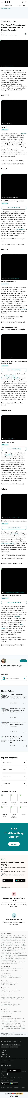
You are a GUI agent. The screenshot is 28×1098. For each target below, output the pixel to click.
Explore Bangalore (6, 933)
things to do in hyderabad (8, 997)
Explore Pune (4, 988)
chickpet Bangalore (13, 948)
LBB (2, 1033)
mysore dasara (14, 937)
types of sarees (14, 1021)
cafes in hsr (16, 940)
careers (3, 1052)
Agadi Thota (11, 66)
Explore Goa (4, 981)
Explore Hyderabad (6, 995)
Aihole (3, 628)
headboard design (11, 1028)
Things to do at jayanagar (13, 952)
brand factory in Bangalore (15, 955)
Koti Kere (23, 309)
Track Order (4, 1063)
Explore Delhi (4, 1009)
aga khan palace (5, 990)
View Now (14, 844)
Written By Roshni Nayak (11, 666)
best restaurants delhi (11, 1013)
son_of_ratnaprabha (14, 278)
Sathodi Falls (15, 534)
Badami (22, 624)
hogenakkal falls (12, 944)
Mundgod (24, 133)
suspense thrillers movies (8, 1018)
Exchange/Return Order (7, 1060)
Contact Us (4, 1054)
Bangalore (7, 1033)
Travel (12, 1033)
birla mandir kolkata (6, 1004)
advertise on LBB (5, 1056)
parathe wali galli (5, 1011)
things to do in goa (6, 983)
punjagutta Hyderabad (17, 998)
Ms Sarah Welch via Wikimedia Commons (15, 592)
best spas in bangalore (16, 961)
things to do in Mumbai (7, 968)
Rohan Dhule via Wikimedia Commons (14, 517)
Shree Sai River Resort (7, 543)
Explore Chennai (5, 973)
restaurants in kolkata (13, 1005)
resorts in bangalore (13, 945)
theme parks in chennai (15, 977)
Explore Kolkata (5, 1002)
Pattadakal (17, 616)
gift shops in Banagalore (12, 939)
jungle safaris (20, 229)
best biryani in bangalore (14, 958)
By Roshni (3, 33)
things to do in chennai (7, 976)
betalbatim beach (10, 984)
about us (3, 1050)
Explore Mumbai (5, 966)
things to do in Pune (10, 991)
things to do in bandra (12, 970)
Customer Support (6, 1065)
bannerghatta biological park (9, 935)
